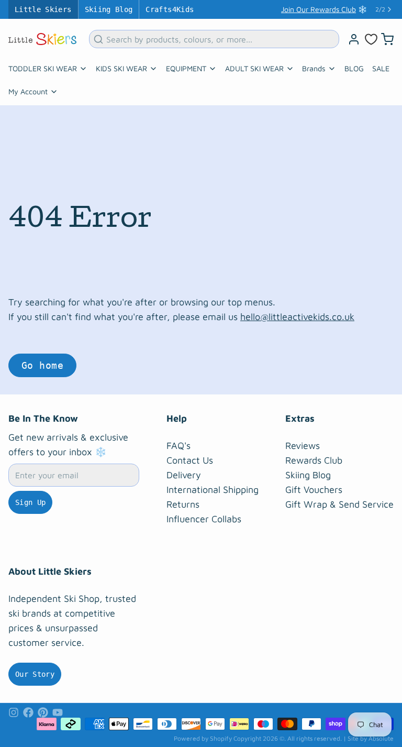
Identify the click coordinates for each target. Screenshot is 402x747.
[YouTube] (57, 712)
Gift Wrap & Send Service (339, 504)
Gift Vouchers (313, 489)
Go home (42, 365)
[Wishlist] (371, 39)
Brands (314, 68)
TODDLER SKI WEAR (42, 68)
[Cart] (387, 39)
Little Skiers (43, 9)
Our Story (34, 674)
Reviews (302, 445)
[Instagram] (13, 712)
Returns (182, 504)
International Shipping (212, 489)
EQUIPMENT (186, 68)
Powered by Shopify (203, 738)
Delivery (183, 474)
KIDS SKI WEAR (121, 68)
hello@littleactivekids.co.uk (297, 316)
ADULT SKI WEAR (254, 68)
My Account (28, 91)
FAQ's (178, 445)
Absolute (381, 738)
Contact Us (189, 460)
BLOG (354, 68)
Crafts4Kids (170, 9)
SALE (380, 68)
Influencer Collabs (203, 518)
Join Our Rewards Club (318, 9)
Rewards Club (313, 460)
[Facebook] (28, 712)
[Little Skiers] (42, 39)
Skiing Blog (109, 9)
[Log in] (354, 39)
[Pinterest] (43, 712)
